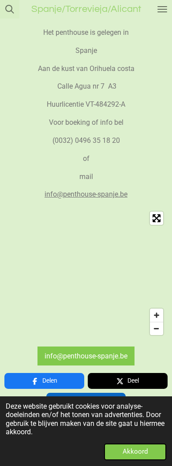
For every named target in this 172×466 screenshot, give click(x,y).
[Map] (86, 273)
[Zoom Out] (156, 328)
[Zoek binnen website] (9, 9)
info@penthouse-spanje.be (86, 194)
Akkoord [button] (135, 451)
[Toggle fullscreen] (156, 218)
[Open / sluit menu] (162, 9)
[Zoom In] (156, 315)
